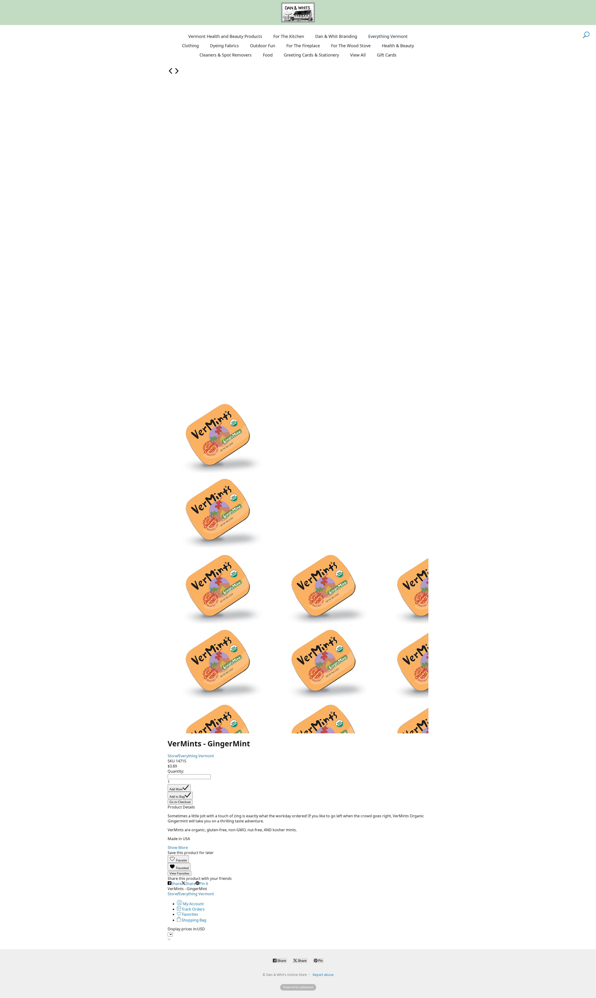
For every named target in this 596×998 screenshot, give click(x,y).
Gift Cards (386, 55)
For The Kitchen (288, 36)
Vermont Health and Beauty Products (225, 36)
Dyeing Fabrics (224, 45)
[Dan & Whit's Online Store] (298, 12)
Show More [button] (178, 847)
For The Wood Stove (351, 45)
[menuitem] (171, 72)
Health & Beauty (398, 45)
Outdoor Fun (262, 45)
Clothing (190, 45)
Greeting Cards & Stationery (311, 55)
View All (358, 55)
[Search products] (586, 37)
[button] (178, 859)
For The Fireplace (303, 45)
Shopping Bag (193, 920)
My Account (193, 903)
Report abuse (323, 974)
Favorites (189, 914)
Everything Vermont (388, 36)
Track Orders (193, 909)
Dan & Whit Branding (336, 36)
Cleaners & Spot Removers (226, 55)
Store (172, 755)
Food (268, 55)
